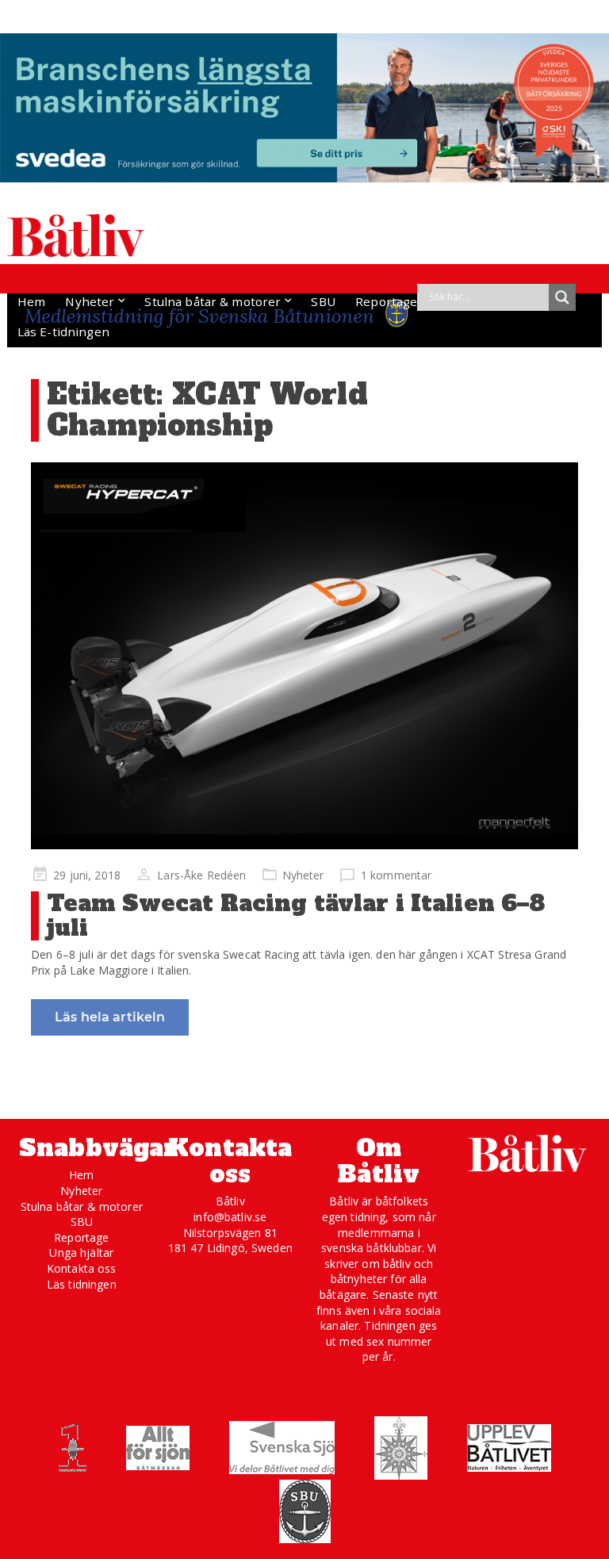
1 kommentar (396, 875)
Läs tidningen (82, 1284)
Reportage (386, 301)
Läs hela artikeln (110, 1017)
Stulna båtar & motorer (212, 301)
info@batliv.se (229, 1216)
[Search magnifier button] (562, 297)
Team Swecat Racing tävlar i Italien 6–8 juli (296, 915)
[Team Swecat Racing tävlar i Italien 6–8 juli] (304, 655)
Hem (31, 301)
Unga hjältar (81, 1252)
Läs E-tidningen (63, 331)
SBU (323, 301)
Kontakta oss (82, 1268)
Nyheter (89, 301)
